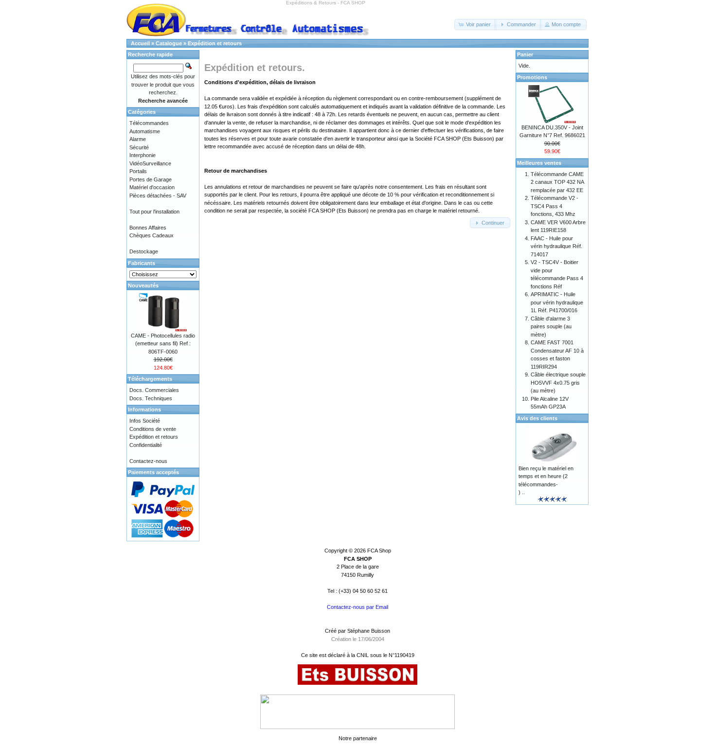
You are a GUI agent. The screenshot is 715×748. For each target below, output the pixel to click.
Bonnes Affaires (147, 228)
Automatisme (144, 131)
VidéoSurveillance (150, 163)
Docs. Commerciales (154, 390)
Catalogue (169, 43)
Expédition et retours (215, 43)
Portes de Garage (150, 179)
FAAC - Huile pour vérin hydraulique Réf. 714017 (556, 246)
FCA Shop (379, 550)
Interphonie (142, 155)
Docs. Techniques (150, 398)
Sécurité (139, 147)
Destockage (143, 251)
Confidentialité (145, 445)
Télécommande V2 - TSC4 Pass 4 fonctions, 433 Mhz (554, 206)
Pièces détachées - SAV (157, 195)
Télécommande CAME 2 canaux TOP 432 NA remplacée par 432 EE (557, 182)
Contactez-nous (148, 461)
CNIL (363, 655)
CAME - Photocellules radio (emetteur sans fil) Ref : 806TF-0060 (163, 344)
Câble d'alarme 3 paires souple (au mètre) (551, 327)
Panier (525, 54)
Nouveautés (143, 285)
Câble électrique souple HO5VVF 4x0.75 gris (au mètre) (558, 382)
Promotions (532, 77)
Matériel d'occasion (152, 187)
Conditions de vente (152, 429)
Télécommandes (149, 123)
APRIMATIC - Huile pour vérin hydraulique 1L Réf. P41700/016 (557, 302)
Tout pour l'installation (154, 211)
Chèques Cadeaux (151, 235)
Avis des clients (537, 418)
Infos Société (144, 421)
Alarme (137, 139)
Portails (138, 171)
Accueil (140, 43)
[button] (475, 24)
